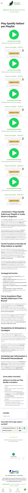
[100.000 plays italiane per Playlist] (14, 182)
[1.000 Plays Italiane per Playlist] (14, 34)
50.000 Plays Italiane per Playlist (14, 159)
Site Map (16, 485)
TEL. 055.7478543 (14, 12)
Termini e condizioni (15, 484)
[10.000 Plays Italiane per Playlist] (14, 93)
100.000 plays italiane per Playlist (14, 188)
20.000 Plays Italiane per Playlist (14, 129)
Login (13, 10)
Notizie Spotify (6, 484)
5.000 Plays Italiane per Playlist (14, 70)
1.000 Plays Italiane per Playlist (14, 41)
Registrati (6, 10)
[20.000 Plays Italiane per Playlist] (14, 122)
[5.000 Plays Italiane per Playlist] (14, 63)
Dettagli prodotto (14, 56)
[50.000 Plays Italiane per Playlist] (14, 153)
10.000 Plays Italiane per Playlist (14, 100)
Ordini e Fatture (21, 10)
